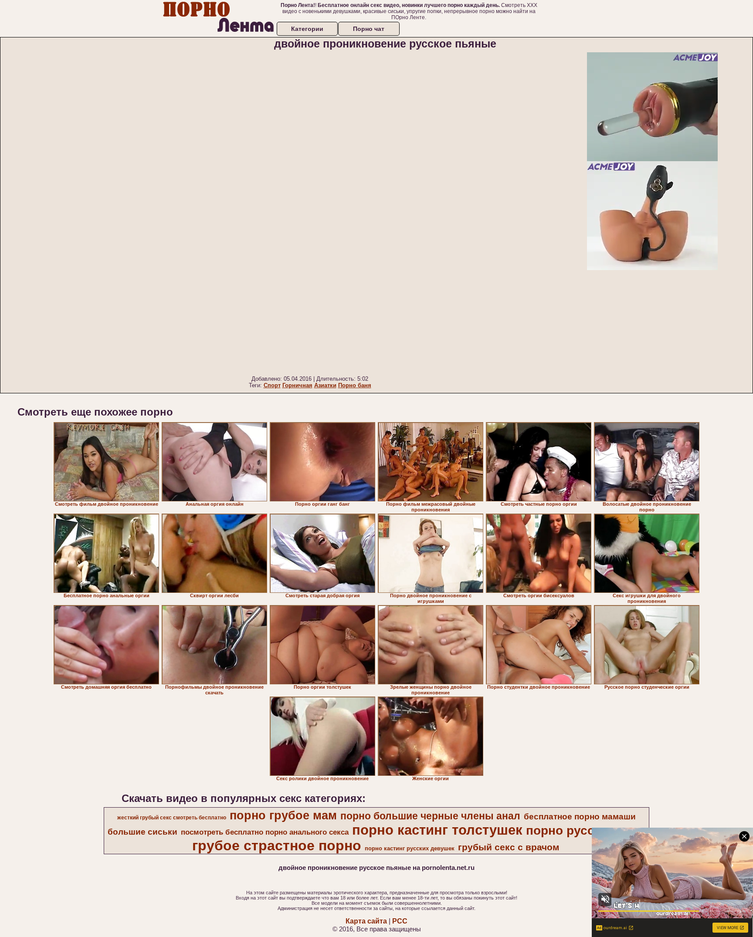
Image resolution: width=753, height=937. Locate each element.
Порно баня (354, 385)
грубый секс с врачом (509, 847)
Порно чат (368, 28)
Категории (307, 28)
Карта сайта (366, 921)
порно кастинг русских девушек (410, 848)
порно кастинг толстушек (437, 829)
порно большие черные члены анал (430, 816)
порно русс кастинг (585, 830)
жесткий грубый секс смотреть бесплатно (171, 818)
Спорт (272, 385)
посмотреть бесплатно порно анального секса (265, 832)
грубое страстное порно (276, 845)
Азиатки (325, 385)
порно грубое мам (283, 815)
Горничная (297, 385)
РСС (399, 921)
